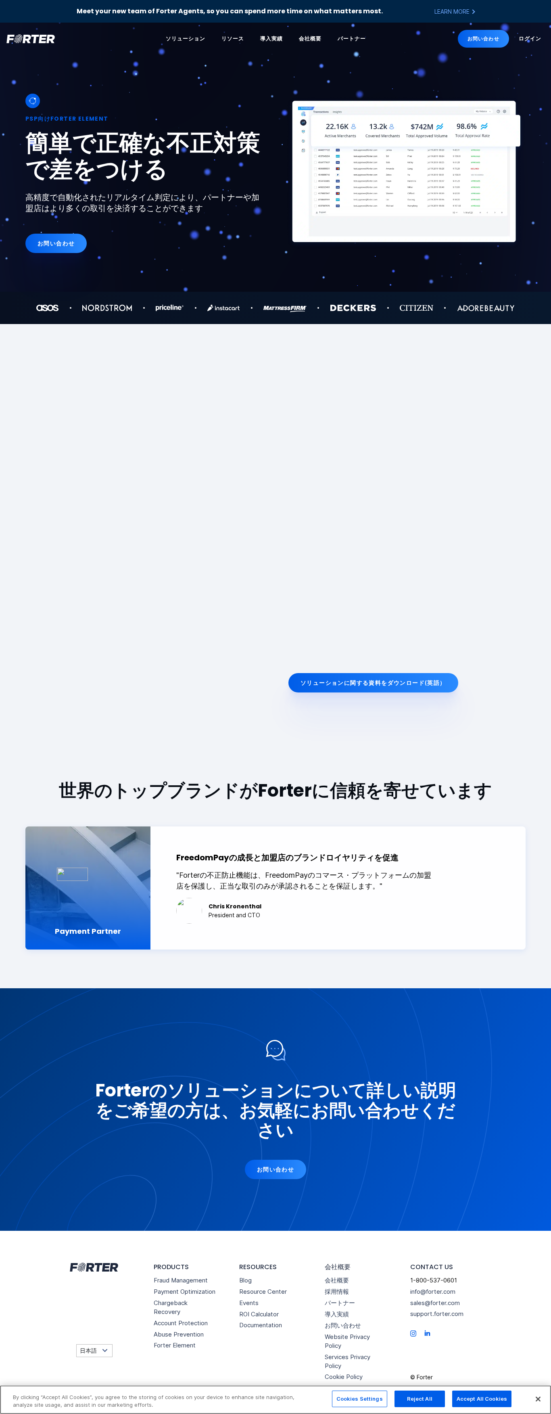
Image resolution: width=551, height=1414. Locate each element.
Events (249, 1303)
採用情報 (337, 1291)
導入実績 (271, 38)
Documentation (260, 1325)
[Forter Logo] (93, 1267)
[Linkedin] (427, 1333)
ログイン (530, 38)
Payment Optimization (184, 1291)
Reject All (419, 1398)
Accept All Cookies (482, 1398)
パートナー (352, 38)
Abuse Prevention (179, 1334)
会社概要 (310, 38)
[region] (275, 1399)
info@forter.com (432, 1291)
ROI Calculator (259, 1314)
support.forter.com (436, 1314)
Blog (245, 1280)
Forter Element (175, 1345)
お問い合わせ (483, 38)
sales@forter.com (435, 1303)
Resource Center (263, 1291)
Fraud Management (181, 1280)
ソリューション (185, 38)
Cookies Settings (359, 1398)
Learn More (452, 11)
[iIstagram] (413, 1333)
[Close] (538, 1399)
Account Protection (181, 1323)
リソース (232, 38)
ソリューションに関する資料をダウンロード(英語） (373, 682)
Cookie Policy (344, 1377)
